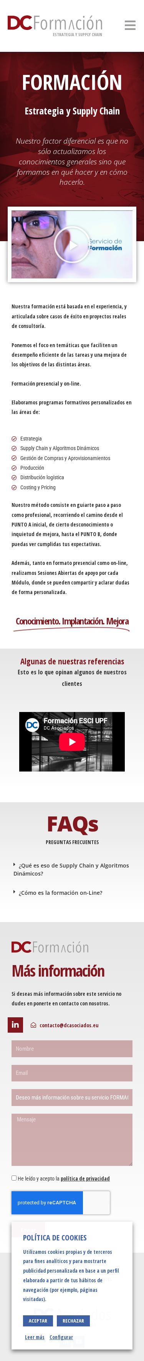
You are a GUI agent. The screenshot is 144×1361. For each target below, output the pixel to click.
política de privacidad (85, 1178)
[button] (72, 244)
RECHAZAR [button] (73, 1320)
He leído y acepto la (64, 1179)
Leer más (35, 1337)
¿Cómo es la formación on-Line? (60, 892)
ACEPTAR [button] (38, 1320)
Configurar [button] (61, 1337)
